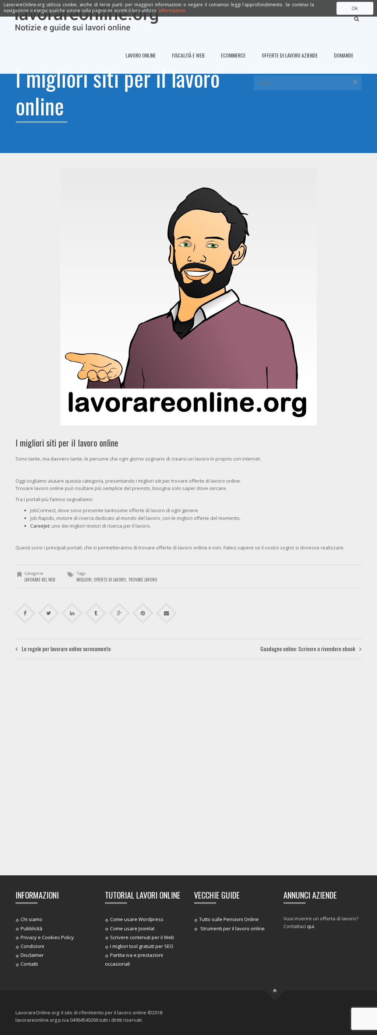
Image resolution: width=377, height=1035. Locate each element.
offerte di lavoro (110, 580)
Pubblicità (31, 928)
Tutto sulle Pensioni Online (229, 919)
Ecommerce (233, 55)
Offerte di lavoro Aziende (290, 55)
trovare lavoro (142, 580)
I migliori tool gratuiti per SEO (141, 946)
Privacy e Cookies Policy (47, 937)
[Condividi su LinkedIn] (72, 613)
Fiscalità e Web (188, 55)
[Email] (166, 613)
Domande (343, 55)
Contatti (29, 964)
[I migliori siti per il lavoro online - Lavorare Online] (86, 18)
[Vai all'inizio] (275, 990)
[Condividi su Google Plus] (119, 613)
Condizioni (32, 946)
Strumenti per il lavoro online (232, 928)
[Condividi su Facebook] (25, 613)
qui (310, 926)
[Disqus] (188, 766)
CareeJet (39, 525)
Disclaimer (32, 955)
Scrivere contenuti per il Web (142, 937)
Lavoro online (141, 55)
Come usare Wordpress (136, 919)
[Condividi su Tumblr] (95, 613)
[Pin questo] (143, 613)
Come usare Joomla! (132, 928)
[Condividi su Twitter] (48, 613)
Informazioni (172, 10)
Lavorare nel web (39, 580)
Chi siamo (31, 919)
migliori (84, 580)
